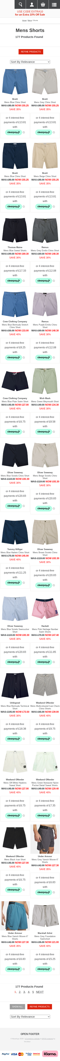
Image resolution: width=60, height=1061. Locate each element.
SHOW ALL (17, 1007)
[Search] (20, 4)
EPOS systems (47, 1039)
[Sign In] (31, 4)
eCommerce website (32, 1039)
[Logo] (7, 4)
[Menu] (54, 4)
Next (40, 992)
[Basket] (43, 4)
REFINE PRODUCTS (31, 52)
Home (24, 20)
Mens (30, 20)
